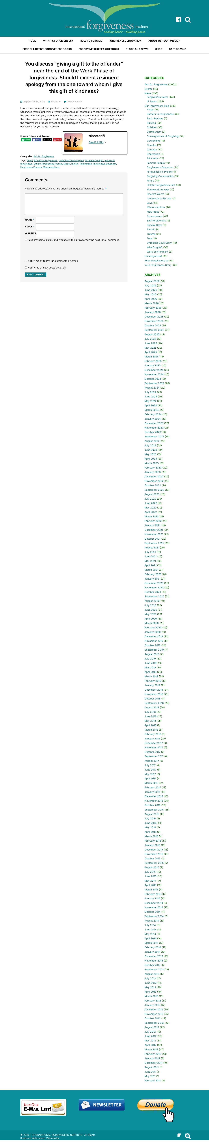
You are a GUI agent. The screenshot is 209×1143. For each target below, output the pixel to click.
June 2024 (151, 396)
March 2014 (151, 942)
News (148, 93)
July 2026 (150, 285)
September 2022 (154, 489)
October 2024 (153, 378)
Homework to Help (158, 189)
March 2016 (151, 836)
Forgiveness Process (31, 167)
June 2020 (151, 609)
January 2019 (152, 685)
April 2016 (150, 831)
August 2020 (152, 600)
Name (29, 219)
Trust (150, 238)
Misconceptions (51, 167)
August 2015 (152, 867)
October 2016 (152, 805)
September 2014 (154, 916)
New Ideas (153, 211)
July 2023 (150, 445)
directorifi (56, 101)
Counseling (153, 140)
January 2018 (152, 738)
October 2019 (152, 645)
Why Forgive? (154, 247)
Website (30, 233)
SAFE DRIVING (177, 49)
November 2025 (154, 321)
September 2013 (154, 969)
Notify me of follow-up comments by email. (53, 260)
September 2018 (154, 703)
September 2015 (154, 862)
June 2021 (151, 556)
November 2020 (154, 587)
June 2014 (151, 929)
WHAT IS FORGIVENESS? (58, 40)
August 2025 (152, 334)
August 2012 (152, 1027)
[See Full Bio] (105, 142)
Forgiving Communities (160, 176)
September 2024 (154, 383)
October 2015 (152, 858)
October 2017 (152, 751)
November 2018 (154, 694)
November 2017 (154, 747)
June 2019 (151, 663)
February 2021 (153, 574)
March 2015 (151, 889)
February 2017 (153, 787)
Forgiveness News (157, 96)
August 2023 (152, 440)
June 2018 (151, 716)
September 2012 (154, 1022)
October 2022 (153, 485)
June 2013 (151, 982)
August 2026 (152, 281)
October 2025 (153, 325)
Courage (152, 149)
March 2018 (151, 729)
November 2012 (154, 1013)
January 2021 (152, 578)
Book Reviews (155, 118)
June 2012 (151, 1036)
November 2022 (154, 480)
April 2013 (150, 991)
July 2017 (150, 765)
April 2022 (151, 512)
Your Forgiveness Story (158, 264)
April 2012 (150, 1045)
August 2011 (152, 1067)
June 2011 (150, 1071)
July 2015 (150, 871)
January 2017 (152, 791)
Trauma (151, 233)
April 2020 (151, 618)
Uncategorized (153, 256)
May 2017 (150, 774)
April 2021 (150, 565)
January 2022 (153, 525)
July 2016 (150, 818)
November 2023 (154, 427)
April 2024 (151, 405)
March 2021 (151, 569)
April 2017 (150, 778)
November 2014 (154, 907)
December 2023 (154, 423)
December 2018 (154, 689)
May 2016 (150, 827)
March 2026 (152, 303)
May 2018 (150, 720)
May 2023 (150, 454)
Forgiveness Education (104, 163)
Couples (151, 145)
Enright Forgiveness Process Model (52, 163)
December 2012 (154, 1009)
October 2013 (152, 965)
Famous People (156, 162)
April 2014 (150, 938)
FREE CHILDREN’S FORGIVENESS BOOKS (47, 49)
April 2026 (151, 298)
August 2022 (152, 494)
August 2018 (152, 707)
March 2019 (151, 676)
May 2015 (150, 880)
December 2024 (154, 369)
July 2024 (150, 392)
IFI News (152, 101)
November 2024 (154, 374)
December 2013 (154, 956)
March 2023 (152, 463)
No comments (75, 101)
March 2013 (151, 996)
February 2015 (153, 894)
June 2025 (151, 343)
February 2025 (153, 361)
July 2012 (150, 1031)
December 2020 (154, 583)
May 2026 (150, 294)
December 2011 (153, 1062)
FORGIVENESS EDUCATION (125, 40)
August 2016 (152, 814)
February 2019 (153, 680)
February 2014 (153, 947)
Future (150, 180)
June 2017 (150, 769)
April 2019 (150, 671)
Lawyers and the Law (159, 198)
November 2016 (154, 800)
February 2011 (153, 1080)
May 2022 (150, 507)
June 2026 (151, 289)
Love (150, 202)
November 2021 (154, 534)
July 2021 (150, 552)
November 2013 (154, 960)
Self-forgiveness (156, 220)
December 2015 (154, 849)
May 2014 (150, 933)
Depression (153, 153)
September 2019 (154, 649)
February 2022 (153, 520)
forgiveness (86, 163)
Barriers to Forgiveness (46, 160)
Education (153, 158)
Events (148, 88)
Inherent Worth (155, 193)
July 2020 (150, 605)
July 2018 (150, 711)
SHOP (158, 49)
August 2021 (152, 547)
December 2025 (154, 316)
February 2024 (153, 414)
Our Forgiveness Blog (157, 105)
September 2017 (154, 756)
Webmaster (52, 1138)
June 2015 (151, 876)
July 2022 (150, 498)
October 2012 (152, 1018)
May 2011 (150, 1076)
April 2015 (150, 885)
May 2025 (150, 347)
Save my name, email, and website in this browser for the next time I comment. (73, 239)
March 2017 (151, 782)
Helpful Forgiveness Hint (161, 185)
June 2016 (151, 822)
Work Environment (157, 251)
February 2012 (153, 1053)
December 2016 (154, 796)
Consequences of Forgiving (163, 136)
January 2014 (152, 951)
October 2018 (152, 698)
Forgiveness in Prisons (160, 171)
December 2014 (154, 902)
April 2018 (150, 725)
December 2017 (154, 742)
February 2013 (153, 1000)
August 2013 (152, 973)
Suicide (151, 229)
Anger (30, 160)
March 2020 (152, 623)
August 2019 (152, 654)
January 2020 (153, 631)
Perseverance (154, 216)
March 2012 (151, 1049)
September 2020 (154, 596)
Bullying (151, 122)
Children (152, 127)
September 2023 (154, 436)
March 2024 (152, 409)
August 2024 (152, 387)
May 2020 (150, 614)
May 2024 (150, 400)
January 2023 (153, 472)
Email (30, 226)
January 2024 (153, 418)
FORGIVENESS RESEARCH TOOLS (98, 49)
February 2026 (153, 307)
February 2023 (153, 467)
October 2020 (153, 591)
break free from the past (71, 160)
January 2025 (153, 365)
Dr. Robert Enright (94, 160)
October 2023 (153, 432)
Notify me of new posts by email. (47, 267)
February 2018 (153, 734)
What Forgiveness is (156, 260)
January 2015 (152, 898)
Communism (154, 131)
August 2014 (152, 920)
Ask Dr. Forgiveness (44, 156)
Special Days (154, 225)
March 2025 (152, 356)
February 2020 (153, 627)
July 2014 (150, 925)
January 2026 (153, 312)
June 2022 (151, 503)
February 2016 (153, 840)
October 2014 (152, 911)
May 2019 (150, 667)
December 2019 (154, 636)
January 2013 (152, 1005)
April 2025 (151, 352)
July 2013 (150, 978)
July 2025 (150, 338)
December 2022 (154, 476)
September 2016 (154, 809)
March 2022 (152, 516)
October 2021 (152, 538)
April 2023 (151, 458)
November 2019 (154, 640)
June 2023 (151, 449)
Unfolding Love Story (159, 242)
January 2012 (152, 1058)
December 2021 (154, 529)
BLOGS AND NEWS (137, 49)
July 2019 (150, 658)
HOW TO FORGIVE (91, 40)
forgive (74, 163)
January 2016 (152, 845)
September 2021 (154, 543)
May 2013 (150, 987)
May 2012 (150, 1040)
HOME (32, 40)
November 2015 (154, 854)
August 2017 (152, 760)
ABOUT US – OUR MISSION (164, 40)
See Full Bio (96, 142)
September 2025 (154, 329)
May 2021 (150, 560)
